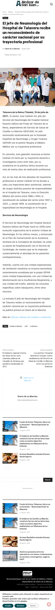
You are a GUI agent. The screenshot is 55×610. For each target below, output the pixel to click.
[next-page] (8, 468)
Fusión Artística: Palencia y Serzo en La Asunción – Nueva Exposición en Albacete (35, 424)
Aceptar (8, 606)
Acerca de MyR (46, 587)
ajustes (23, 601)
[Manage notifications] (49, 604)
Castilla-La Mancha (16, 326)
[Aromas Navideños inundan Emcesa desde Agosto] (10, 458)
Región (10, 12)
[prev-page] (4, 468)
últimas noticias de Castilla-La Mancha (31, 317)
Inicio (4, 12)
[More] (46, 61)
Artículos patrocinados (26, 584)
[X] (28, 404)
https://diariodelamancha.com (27, 400)
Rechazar (20, 606)
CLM (26, 326)
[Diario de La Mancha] (27, 383)
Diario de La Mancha (12, 49)
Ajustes (33, 606)
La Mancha (33, 326)
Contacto (34, 587)
